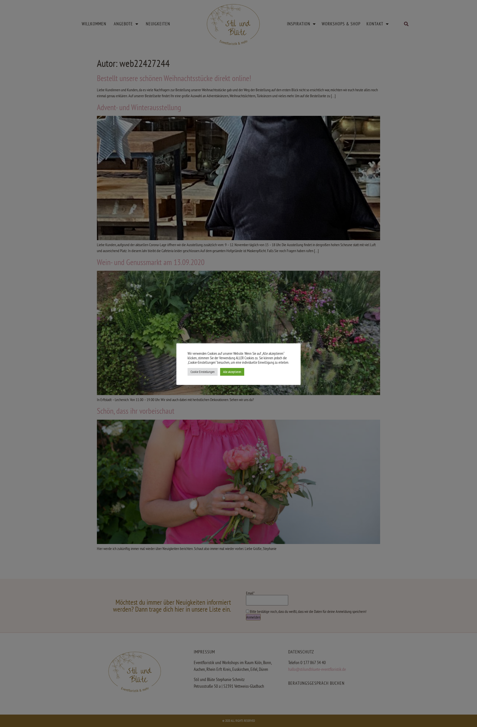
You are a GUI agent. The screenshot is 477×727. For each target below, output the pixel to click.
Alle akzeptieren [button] (232, 372)
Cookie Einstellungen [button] (203, 372)
